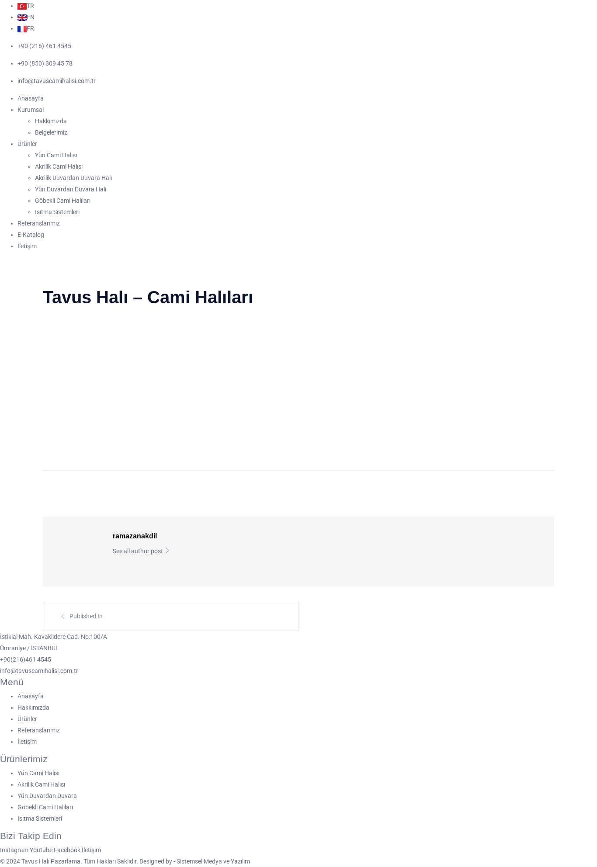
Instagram (15, 849)
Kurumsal (30, 109)
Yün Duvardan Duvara (47, 795)
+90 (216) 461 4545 (44, 45)
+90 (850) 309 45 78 (45, 63)
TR (30, 5)
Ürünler (27, 143)
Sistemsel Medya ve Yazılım (213, 861)
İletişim (27, 246)
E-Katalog (30, 234)
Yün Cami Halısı (56, 155)
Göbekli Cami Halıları (62, 200)
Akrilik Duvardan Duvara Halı (73, 177)
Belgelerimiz (51, 132)
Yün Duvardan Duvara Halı (70, 189)
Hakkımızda (51, 121)
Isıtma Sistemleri (57, 211)
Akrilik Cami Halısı (59, 166)
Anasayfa (30, 98)
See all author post (138, 551)
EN (31, 17)
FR (30, 28)
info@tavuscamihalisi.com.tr (56, 80)
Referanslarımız (38, 223)
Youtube (42, 849)
